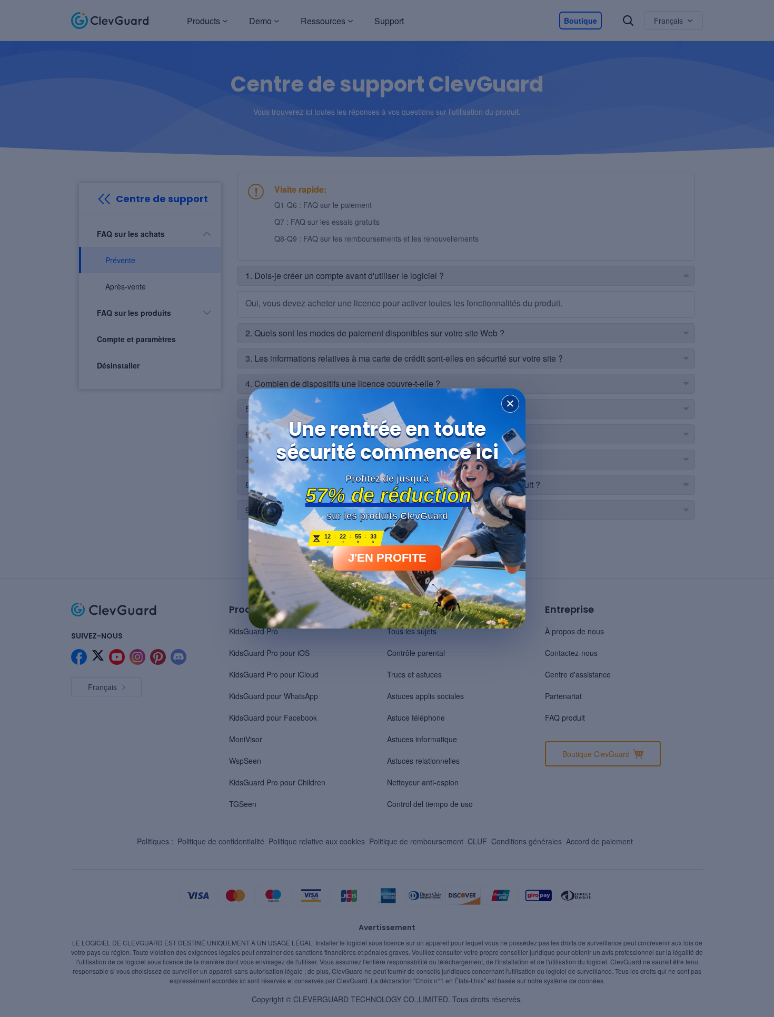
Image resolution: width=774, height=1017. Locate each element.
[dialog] (387, 508)
